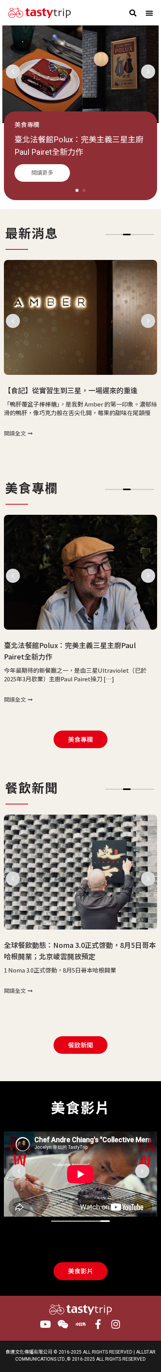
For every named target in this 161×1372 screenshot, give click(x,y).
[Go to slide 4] (127, 234)
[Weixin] (63, 1324)
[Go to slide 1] (77, 190)
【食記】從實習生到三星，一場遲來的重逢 (71, 390)
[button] (133, 12)
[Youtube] (45, 1324)
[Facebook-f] (98, 1324)
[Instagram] (116, 1324)
